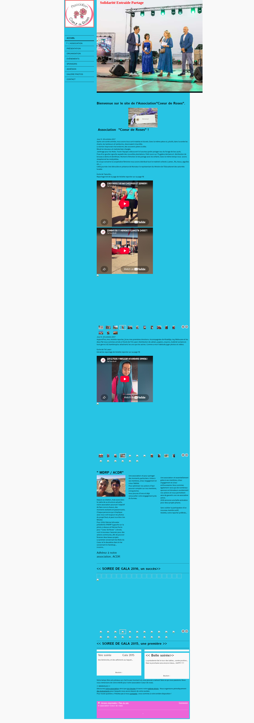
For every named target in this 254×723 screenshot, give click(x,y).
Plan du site (124, 703)
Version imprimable (108, 703)
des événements (103, 691)
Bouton (118, 672)
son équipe (131, 688)
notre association (112, 688)
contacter (133, 693)
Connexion (183, 703)
